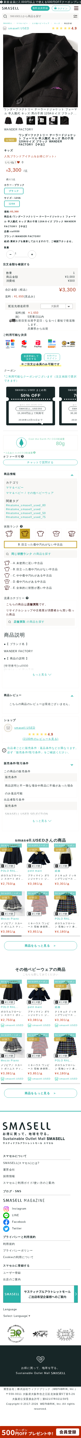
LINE (15, 1215)
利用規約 (9, 1243)
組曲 (57, 870)
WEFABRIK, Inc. (50, 1404)
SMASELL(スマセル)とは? (21, 1163)
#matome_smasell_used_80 (26, 505)
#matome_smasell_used (23, 509)
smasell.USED (18, 28)
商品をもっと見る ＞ (40, 945)
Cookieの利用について (18, 1257)
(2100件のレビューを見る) (40, 738)
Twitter (17, 1228)
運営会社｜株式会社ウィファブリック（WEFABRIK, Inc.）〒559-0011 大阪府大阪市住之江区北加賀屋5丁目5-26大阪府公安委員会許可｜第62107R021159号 (40, 1394)
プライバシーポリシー (18, 1250)
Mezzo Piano (10, 918)
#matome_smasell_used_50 (26, 513)
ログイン (63, 8)
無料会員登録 (40, 8)
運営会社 (9, 1169)
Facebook (19, 1221)
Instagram (19, 1208)
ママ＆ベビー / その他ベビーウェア (30, 492)
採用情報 (9, 1176)
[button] (39, 424)
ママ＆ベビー (15, 487)
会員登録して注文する (31, 357)
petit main (35, 870)
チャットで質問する (40, 462)
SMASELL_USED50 (30, 409)
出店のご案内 (12, 1279)
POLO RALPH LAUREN (10, 870)
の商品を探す (31, 553)
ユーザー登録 (12, 1272)
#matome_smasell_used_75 (26, 517)
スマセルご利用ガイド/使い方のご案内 (29, 1182)
